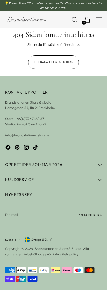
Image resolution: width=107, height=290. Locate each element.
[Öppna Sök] (74, 20)
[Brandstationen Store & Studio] (26, 19)
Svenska (10, 240)
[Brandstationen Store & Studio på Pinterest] (17, 148)
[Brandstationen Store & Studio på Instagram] (26, 148)
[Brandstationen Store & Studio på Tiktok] (36, 148)
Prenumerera (90, 215)
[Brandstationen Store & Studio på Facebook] (8, 148)
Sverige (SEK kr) (41, 240)
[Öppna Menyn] (99, 20)
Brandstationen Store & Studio (58, 248)
